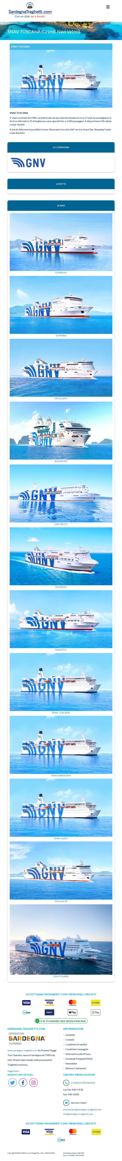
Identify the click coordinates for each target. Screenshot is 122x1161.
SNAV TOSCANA (61, 712)
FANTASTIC (61, 524)
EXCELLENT (61, 398)
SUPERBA (61, 335)
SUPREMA (61, 272)
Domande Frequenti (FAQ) (78, 1058)
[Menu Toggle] (108, 7)
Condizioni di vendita (76, 1044)
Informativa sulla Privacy (78, 1053)
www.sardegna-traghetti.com (22, 1050)
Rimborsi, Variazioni (75, 1068)
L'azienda (70, 1034)
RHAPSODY (61, 461)
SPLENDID (61, 586)
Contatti (69, 1039)
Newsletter (71, 1063)
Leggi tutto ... (14, 1070)
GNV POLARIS (61, 976)
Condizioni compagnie (76, 1049)
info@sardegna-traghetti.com (78, 1114)
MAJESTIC (61, 649)
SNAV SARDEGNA (61, 775)
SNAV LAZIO (61, 838)
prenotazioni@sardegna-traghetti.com (82, 1109)
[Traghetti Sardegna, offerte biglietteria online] (29, 5)
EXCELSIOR (61, 901)
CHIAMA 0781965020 (83, 1082)
